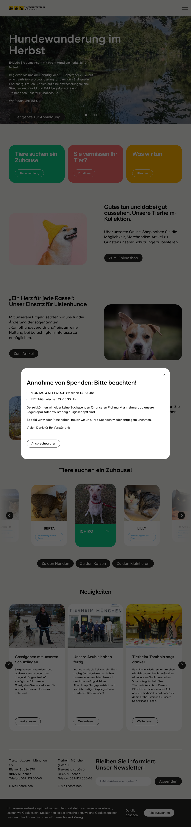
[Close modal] (164, 375)
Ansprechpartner (43, 443)
